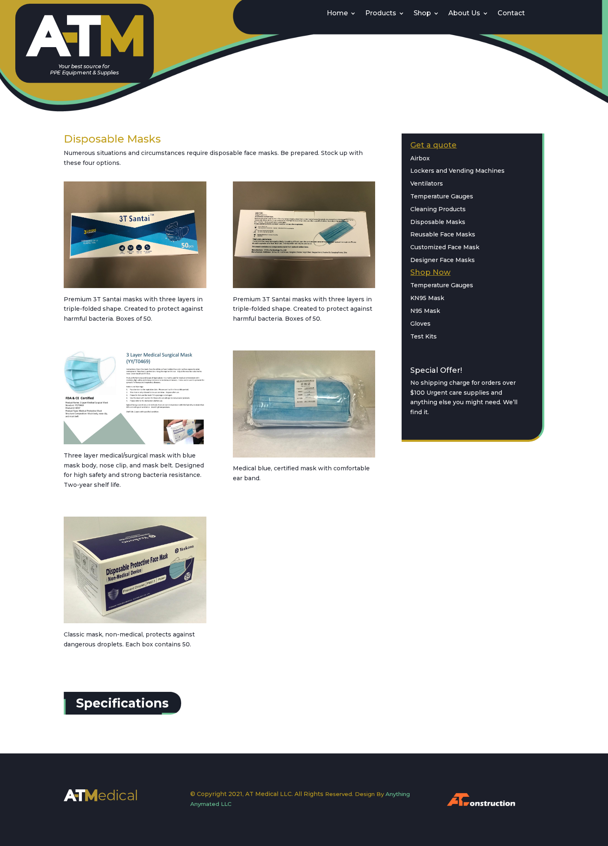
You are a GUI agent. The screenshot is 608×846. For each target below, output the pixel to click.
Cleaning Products (438, 209)
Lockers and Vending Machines (457, 170)
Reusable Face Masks (442, 234)
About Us (464, 13)
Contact (511, 13)
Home (337, 13)
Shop (422, 13)
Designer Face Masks (442, 260)
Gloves (420, 323)
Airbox (420, 158)
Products (380, 13)
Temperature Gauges (441, 196)
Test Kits (423, 336)
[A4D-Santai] (304, 286)
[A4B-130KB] (304, 455)
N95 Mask (425, 311)
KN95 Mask (427, 298)
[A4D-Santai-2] (135, 286)
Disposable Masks (437, 222)
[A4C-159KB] (135, 442)
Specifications (122, 703)
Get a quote (433, 145)
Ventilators (426, 183)
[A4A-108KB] (135, 621)
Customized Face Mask (444, 247)
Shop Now (430, 272)
